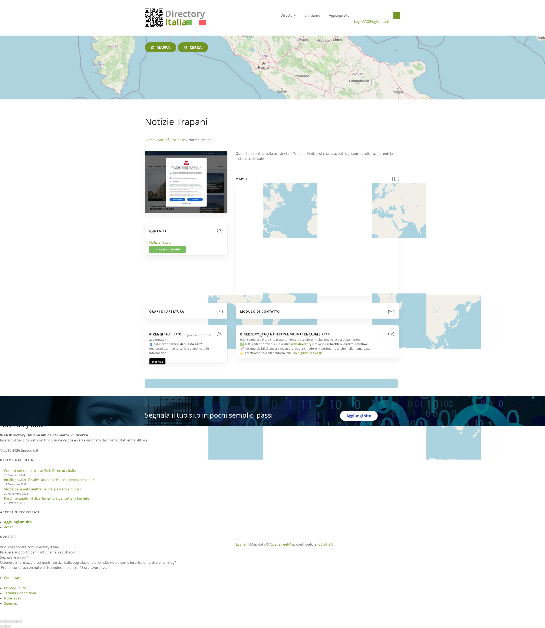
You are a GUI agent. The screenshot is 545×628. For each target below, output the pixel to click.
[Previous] (3, 626)
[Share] (8, 621)
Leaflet (241, 544)
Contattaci (12, 577)
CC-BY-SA (325, 544)
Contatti (382, 21)
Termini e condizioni (20, 593)
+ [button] (237, 539)
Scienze (179, 140)
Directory (288, 15)
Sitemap (10, 603)
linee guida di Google (308, 353)
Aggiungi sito (339, 15)
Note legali (12, 598)
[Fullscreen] (14, 621)
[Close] (3, 621)
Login (358, 21)
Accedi (9, 527)
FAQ (366, 21)
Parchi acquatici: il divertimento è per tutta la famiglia (47, 498)
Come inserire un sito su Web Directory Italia (40, 470)
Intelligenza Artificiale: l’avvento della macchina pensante (49, 479)
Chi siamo (312, 15)
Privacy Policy (15, 588)
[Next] (8, 626)
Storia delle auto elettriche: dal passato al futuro (43, 489)
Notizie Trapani (161, 242)
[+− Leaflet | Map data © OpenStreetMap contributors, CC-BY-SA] (317, 237)
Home (150, 140)
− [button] (239, 539)
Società (164, 140)
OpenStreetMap (282, 544)
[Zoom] (19, 621)
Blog (372, 21)
